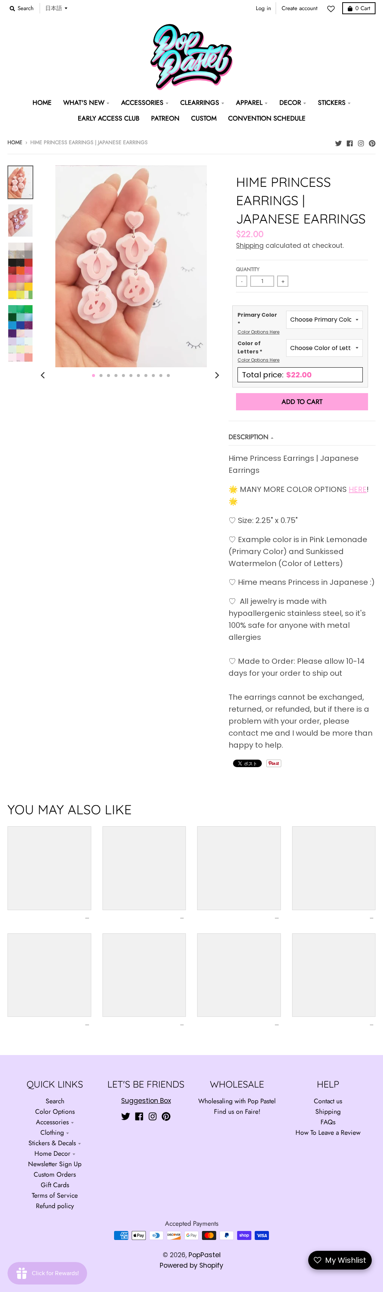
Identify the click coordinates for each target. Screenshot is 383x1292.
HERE (358, 489)
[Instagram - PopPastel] (361, 141)
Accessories (52, 1122)
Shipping (250, 245)
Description (249, 437)
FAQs (328, 1122)
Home (14, 142)
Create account (300, 8)
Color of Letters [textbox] (258, 352)
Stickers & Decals (52, 1143)
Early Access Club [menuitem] (109, 118)
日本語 (53, 8)
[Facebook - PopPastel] (349, 141)
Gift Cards (55, 1185)
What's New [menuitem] (83, 102)
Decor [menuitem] (290, 102)
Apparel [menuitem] (249, 102)
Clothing (52, 1132)
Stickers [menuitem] (332, 102)
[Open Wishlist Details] (332, 9)
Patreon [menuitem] (165, 118)
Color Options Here (258, 332)
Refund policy (55, 1206)
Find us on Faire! (237, 1111)
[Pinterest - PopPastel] (372, 141)
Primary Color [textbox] (258, 323)
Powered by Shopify (191, 1265)
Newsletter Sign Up (55, 1164)
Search (55, 1101)
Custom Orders (55, 1174)
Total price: (277, 375)
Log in (263, 8)
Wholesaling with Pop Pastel (237, 1101)
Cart (362, 8)
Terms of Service (55, 1195)
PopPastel (205, 1254)
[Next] (216, 375)
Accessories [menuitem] (142, 102)
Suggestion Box (146, 1100)
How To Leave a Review (328, 1132)
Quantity (248, 269)
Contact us (328, 1101)
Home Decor (52, 1153)
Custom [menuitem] (204, 118)
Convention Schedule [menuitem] (267, 118)
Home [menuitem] (42, 102)
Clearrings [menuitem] (199, 102)
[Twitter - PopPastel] (338, 141)
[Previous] (44, 375)
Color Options (55, 1111)
